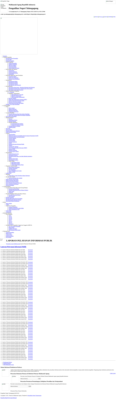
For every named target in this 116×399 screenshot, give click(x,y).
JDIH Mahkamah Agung (8, 364)
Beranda (8, 243)
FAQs (8, 397)
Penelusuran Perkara (7, 362)
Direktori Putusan (7, 363)
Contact (11, 397)
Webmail (15, 397)
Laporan (18, 243)
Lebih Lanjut (112, 373)
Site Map (5, 397)
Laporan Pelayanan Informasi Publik (13, 247)
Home (2, 397)
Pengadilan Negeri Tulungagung (34, 395)
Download (30, 352)
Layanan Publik (13, 243)
